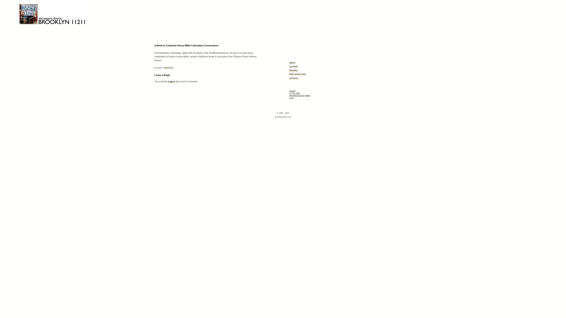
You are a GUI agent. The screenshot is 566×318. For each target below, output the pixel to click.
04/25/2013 (168, 68)
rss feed (293, 66)
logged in (173, 81)
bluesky (293, 70)
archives (293, 78)
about (292, 62)
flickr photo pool (297, 74)
